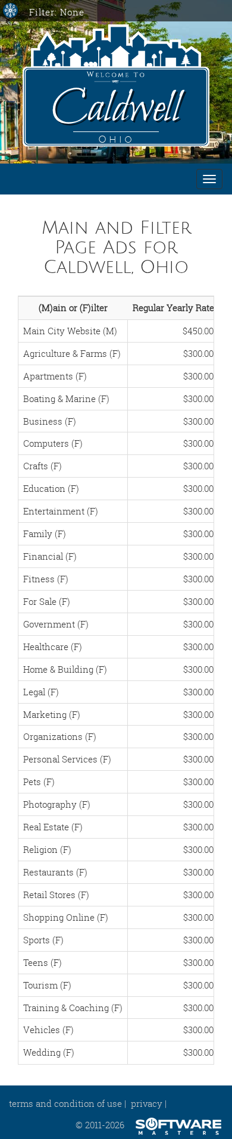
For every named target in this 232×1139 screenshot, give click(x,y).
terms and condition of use (65, 1103)
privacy (146, 1103)
